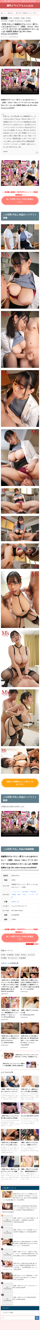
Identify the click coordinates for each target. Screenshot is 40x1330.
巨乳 (11, 18)
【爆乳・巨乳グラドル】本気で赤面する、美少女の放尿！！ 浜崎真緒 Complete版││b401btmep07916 (25, 1220)
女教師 (12, 20)
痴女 (23, 18)
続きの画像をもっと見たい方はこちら (20, 783)
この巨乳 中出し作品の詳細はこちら (21, 200)
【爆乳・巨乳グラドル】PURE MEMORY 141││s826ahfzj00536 (24, 1298)
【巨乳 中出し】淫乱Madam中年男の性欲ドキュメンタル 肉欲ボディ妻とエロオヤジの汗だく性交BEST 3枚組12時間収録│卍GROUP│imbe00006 (19, 1209)
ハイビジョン (20, 20)
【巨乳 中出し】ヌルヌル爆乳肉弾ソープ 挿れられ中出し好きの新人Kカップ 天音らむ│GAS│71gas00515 (25, 1277)
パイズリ (5, 20)
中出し (29, 18)
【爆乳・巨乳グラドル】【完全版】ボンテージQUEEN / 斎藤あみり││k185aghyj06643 (25, 1230)
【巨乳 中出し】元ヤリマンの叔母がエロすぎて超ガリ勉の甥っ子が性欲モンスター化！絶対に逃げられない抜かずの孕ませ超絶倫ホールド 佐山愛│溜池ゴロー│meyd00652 (20, 1196)
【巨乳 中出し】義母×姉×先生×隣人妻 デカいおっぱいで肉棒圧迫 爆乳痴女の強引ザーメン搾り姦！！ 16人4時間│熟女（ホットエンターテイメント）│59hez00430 (19, 1266)
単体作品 (17, 18)
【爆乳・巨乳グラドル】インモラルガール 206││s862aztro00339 (25, 1286)
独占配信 (28, 20)
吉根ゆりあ (4, 18)
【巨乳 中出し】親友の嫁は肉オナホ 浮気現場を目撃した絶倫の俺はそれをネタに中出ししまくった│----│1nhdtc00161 (25, 1243)
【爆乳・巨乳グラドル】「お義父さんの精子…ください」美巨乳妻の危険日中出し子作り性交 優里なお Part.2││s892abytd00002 (25, 1253)
